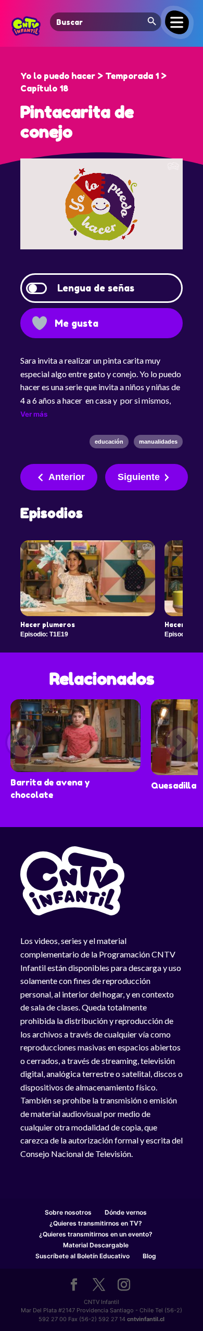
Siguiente (139, 477)
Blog (149, 1256)
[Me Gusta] (39, 323)
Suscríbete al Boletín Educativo (82, 1256)
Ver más (33, 414)
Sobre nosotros (68, 1212)
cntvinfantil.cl (145, 1319)
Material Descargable (96, 1245)
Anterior (66, 477)
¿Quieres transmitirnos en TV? (95, 1223)
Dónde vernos (126, 1212)
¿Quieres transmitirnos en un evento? (96, 1234)
